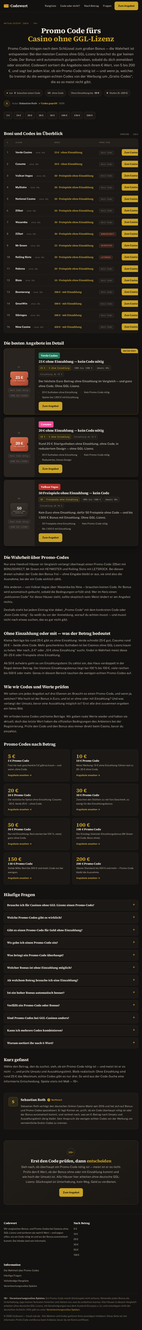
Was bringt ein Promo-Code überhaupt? (35, 955)
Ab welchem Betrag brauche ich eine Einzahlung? (42, 980)
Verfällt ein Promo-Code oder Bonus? (33, 1005)
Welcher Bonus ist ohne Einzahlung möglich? (39, 968)
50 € (52, 115)
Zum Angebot (126, 5)
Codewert (19, 5)
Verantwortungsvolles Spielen (20, 1286)
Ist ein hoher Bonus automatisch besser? (36, 993)
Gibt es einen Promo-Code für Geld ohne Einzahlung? (45, 930)
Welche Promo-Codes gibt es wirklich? (34, 917)
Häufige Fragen (12, 1275)
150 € (77, 115)
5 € (8, 115)
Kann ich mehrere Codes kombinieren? (35, 1030)
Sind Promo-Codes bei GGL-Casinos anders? (38, 1018)
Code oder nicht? (70, 5)
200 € (90, 115)
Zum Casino (131, 152)
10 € (18, 115)
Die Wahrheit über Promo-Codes (21, 1270)
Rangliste (50, 5)
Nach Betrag (91, 5)
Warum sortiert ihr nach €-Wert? (30, 1043)
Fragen (107, 5)
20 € (30, 115)
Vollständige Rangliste (16, 1280)
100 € (64, 115)
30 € (41, 115)
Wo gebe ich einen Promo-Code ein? (32, 943)
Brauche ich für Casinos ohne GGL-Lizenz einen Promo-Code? (50, 905)
